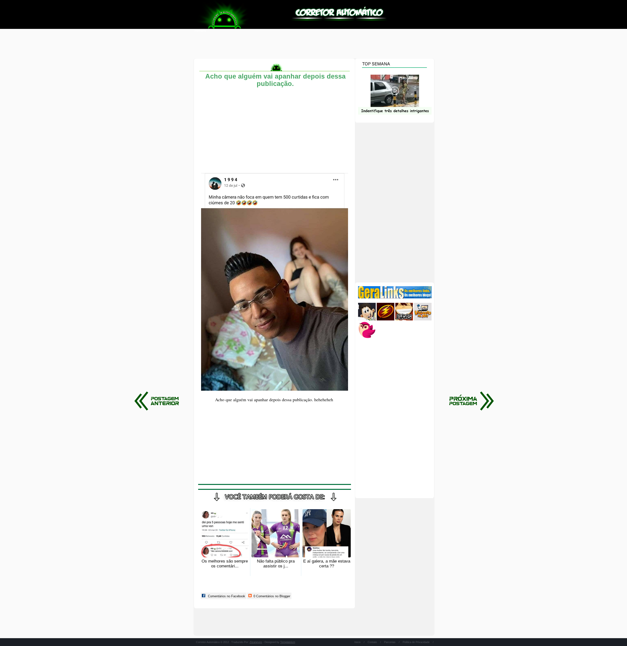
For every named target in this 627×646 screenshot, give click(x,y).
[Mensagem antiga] (158, 401)
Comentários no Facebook (226, 596)
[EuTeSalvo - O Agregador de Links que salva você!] (385, 319)
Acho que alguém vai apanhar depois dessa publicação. (275, 80)
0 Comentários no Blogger (271, 596)
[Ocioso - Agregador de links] (367, 338)
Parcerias (390, 642)
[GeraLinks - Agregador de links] (395, 297)
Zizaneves (256, 642)
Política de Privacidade (416, 642)
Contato (372, 642)
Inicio (357, 642)
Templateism (287, 642)
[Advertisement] (313, 44)
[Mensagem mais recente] (470, 401)
